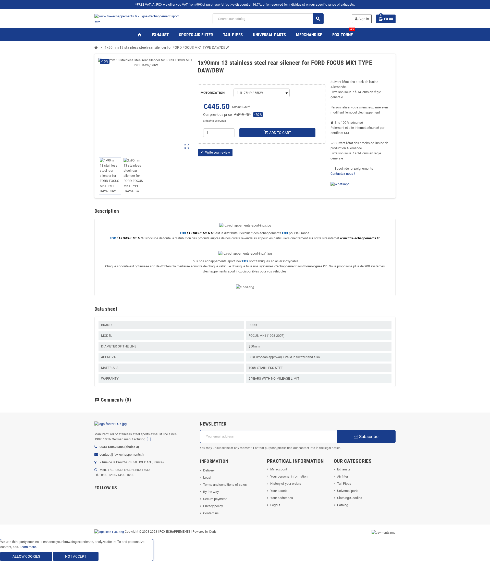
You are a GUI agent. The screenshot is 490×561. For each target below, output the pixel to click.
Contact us (211, 513)
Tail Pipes (344, 483)
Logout (275, 505)
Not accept (75, 556)
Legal (207, 477)
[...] (149, 439)
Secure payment (215, 499)
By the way (211, 492)
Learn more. (28, 547)
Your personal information (289, 476)
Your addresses (281, 498)
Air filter (342, 476)
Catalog (342, 505)
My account (278, 469)
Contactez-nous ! (342, 174)
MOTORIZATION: (213, 93)
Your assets (279, 491)
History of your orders (285, 483)
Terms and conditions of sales (225, 485)
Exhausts (343, 469)
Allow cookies (26, 556)
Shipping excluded (214, 120)
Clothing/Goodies (349, 498)
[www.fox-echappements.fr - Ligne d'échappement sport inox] (139, 18)
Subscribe (368, 436)
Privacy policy (213, 506)
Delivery (209, 470)
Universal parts (348, 491)
